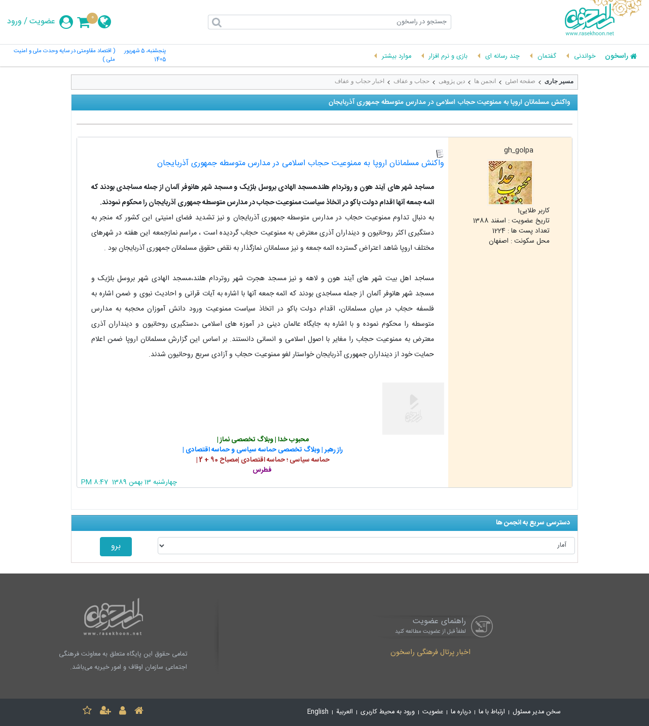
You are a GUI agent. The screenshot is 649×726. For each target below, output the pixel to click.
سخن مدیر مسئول (537, 712)
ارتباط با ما (492, 712)
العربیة (344, 712)
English (318, 712)
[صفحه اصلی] (139, 712)
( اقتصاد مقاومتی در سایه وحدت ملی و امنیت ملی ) (64, 55)
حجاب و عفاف (411, 81)
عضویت (42, 22)
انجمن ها (485, 81)
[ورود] (122, 712)
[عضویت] (105, 712)
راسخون (616, 56)
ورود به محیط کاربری (387, 712)
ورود (14, 22)
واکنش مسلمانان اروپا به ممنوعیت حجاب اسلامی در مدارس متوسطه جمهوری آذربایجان (300, 163)
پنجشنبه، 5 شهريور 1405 (145, 55)
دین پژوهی (452, 81)
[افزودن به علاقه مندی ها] (87, 712)
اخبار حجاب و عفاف (359, 81)
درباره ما (461, 712)
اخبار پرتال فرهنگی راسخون (430, 653)
